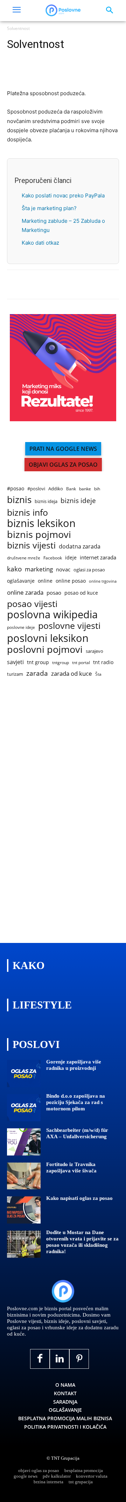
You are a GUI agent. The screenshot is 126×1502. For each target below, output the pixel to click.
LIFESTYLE (42, 1005)
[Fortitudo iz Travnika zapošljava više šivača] (24, 1176)
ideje (71, 557)
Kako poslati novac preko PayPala (63, 195)
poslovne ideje (21, 627)
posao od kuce (81, 592)
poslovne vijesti (69, 625)
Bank (71, 488)
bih (97, 488)
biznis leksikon (41, 523)
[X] (30, 72)
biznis (19, 499)
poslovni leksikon (48, 638)
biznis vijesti (31, 545)
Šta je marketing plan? (49, 208)
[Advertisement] (59, 811)
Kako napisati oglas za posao (79, 1198)
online (45, 580)
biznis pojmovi (39, 534)
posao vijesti (32, 603)
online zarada (25, 592)
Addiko (55, 488)
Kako (28, 965)
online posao (71, 580)
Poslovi (36, 1044)
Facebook (52, 557)
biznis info (27, 512)
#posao (15, 488)
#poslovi (36, 488)
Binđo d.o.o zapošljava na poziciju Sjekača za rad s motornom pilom (75, 1102)
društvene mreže (23, 557)
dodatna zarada (79, 546)
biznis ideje (78, 500)
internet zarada (98, 557)
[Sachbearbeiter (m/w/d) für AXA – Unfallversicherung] (24, 1141)
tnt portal (81, 663)
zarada (37, 673)
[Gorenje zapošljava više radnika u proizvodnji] (24, 1073)
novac (63, 569)
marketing (39, 569)
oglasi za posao (89, 569)
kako (14, 568)
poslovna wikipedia (52, 614)
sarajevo (94, 651)
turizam (15, 674)
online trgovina (103, 581)
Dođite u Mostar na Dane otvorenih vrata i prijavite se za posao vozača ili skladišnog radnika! (82, 1242)
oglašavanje (21, 580)
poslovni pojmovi (45, 649)
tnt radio (103, 662)
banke (85, 488)
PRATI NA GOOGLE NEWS (63, 449)
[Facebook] (14, 72)
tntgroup (60, 663)
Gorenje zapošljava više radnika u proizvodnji (73, 1065)
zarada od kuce (71, 673)
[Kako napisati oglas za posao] (24, 1210)
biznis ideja (46, 501)
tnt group (38, 662)
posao (54, 592)
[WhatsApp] (62, 72)
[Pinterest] (79, 1359)
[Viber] (78, 72)
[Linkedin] (46, 72)
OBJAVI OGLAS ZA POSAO (63, 464)
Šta (98, 674)
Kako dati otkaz (40, 242)
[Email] (95, 72)
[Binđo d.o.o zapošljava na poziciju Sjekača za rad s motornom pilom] (24, 1107)
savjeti (15, 662)
